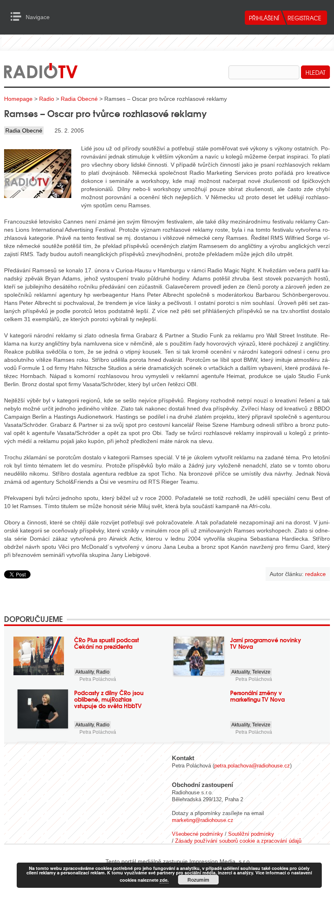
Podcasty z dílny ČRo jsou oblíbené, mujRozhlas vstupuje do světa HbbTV (108, 699)
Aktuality (84, 672)
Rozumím (198, 879)
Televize (261, 672)
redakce (315, 574)
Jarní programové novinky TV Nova (265, 643)
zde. (164, 880)
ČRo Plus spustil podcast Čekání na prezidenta (106, 643)
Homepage (18, 99)
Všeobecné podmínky (197, 834)
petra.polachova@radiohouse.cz (252, 766)
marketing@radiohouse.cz (202, 820)
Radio (46, 99)
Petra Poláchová (97, 679)
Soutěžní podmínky (251, 834)
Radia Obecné (79, 99)
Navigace (18, 16)
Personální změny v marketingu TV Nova (257, 696)
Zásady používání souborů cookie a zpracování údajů (238, 841)
